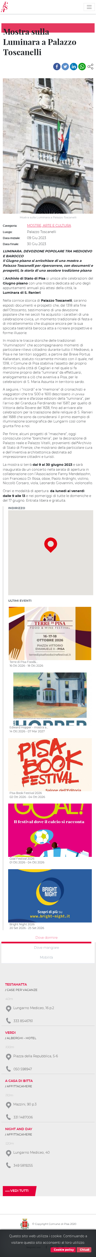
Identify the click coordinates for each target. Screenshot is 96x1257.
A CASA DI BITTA (19, 1081)
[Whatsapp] (82, 66)
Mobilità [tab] (46, 957)
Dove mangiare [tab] (46, 947)
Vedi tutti (19, 1191)
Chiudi (84, 1249)
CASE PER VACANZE (22, 990)
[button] (90, 66)
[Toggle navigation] (89, 7)
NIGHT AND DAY (18, 1129)
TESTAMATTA (16, 984)
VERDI (10, 1032)
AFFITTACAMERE (19, 1086)
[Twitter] (65, 66)
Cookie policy (63, 1249)
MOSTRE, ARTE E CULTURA (49, 225)
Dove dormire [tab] (46, 937)
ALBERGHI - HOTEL (21, 1038)
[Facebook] (57, 66)
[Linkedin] (73, 66)
